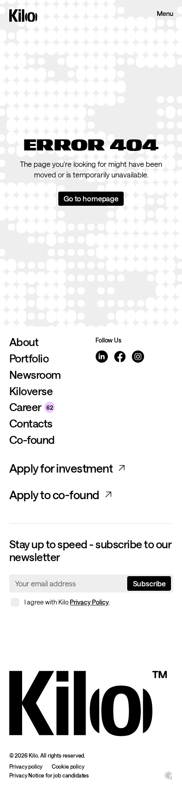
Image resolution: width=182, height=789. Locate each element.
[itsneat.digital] (168, 775)
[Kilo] (88, 701)
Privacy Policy (89, 602)
